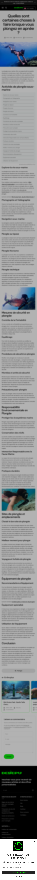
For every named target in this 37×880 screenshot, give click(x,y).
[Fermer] (34, 841)
